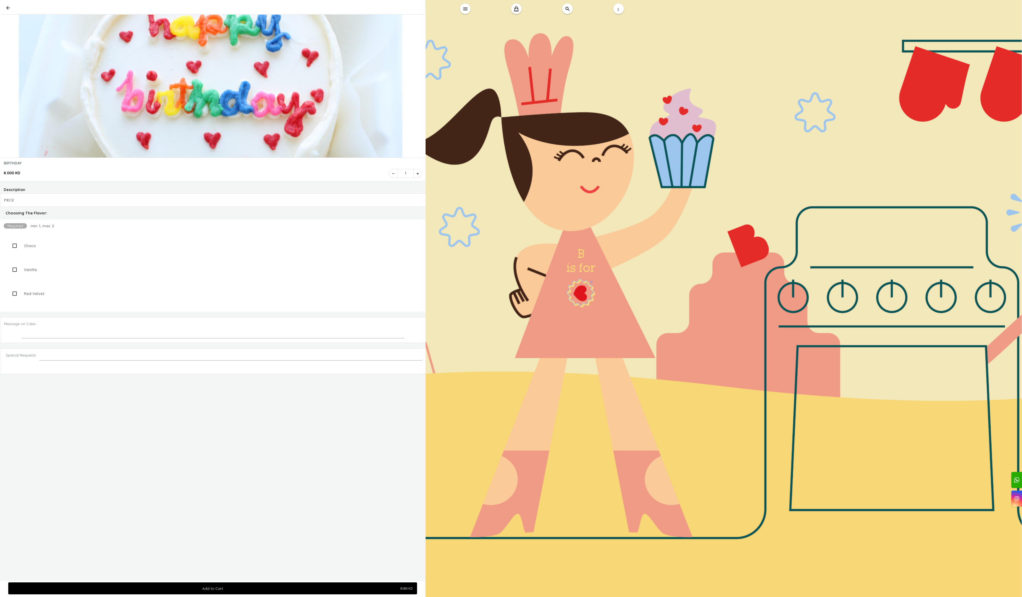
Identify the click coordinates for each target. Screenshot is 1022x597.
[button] (213, 213)
